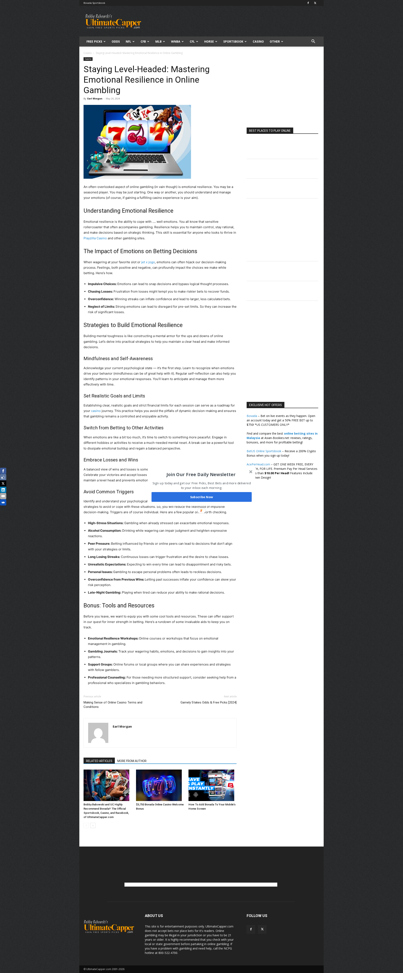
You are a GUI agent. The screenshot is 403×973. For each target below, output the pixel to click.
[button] (201, 474)
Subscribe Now (201, 497)
